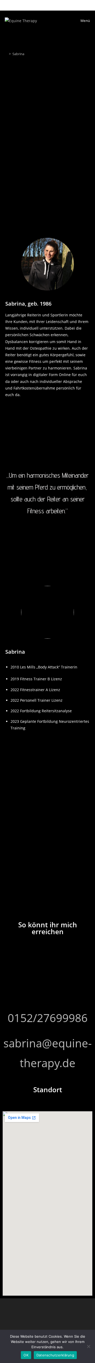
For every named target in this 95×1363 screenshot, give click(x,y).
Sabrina (18, 53)
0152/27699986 (48, 1017)
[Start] (6, 53)
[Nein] (88, 1346)
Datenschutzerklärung (55, 1355)
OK (25, 1355)
